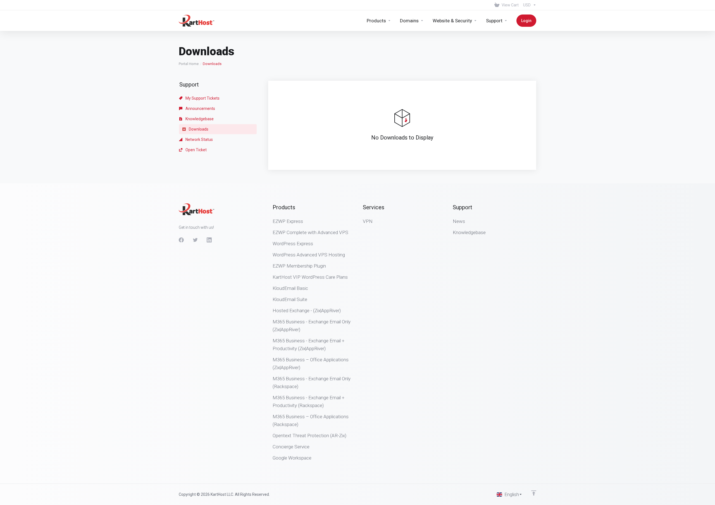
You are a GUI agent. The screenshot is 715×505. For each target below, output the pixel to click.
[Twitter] (195, 240)
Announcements (200, 108)
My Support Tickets (202, 98)
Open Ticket (196, 150)
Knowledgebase (199, 119)
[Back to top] (534, 493)
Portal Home (189, 64)
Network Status (199, 139)
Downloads (198, 129)
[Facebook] (181, 240)
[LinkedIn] (209, 240)
